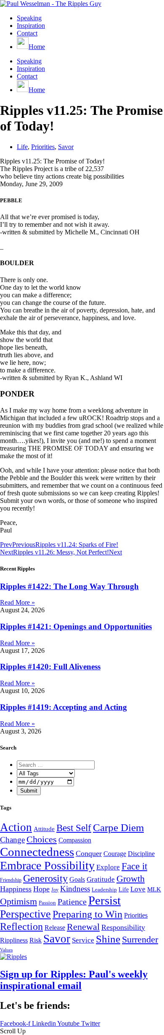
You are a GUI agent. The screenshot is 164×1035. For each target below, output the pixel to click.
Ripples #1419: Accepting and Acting (63, 707)
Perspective (25, 913)
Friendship (10, 880)
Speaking (29, 18)
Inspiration (31, 25)
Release (55, 927)
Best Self (73, 827)
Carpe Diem (118, 827)
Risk (35, 940)
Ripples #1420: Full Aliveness (50, 666)
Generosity (45, 878)
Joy (54, 890)
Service (83, 940)
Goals (77, 879)
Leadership (104, 889)
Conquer (89, 853)
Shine (108, 939)
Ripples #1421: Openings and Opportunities (76, 626)
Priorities (43, 146)
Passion (47, 902)
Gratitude (101, 879)
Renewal (83, 926)
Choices (41, 839)
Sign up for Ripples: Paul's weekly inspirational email (74, 980)
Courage (114, 853)
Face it (134, 866)
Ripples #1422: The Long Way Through (69, 586)
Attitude (44, 828)
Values (6, 950)
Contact (27, 33)
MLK (154, 889)
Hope (41, 889)
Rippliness (14, 940)
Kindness (75, 888)
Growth (130, 878)
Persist (104, 900)
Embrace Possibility (47, 865)
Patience (72, 901)
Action (16, 827)
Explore (108, 867)
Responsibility (123, 927)
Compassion (74, 840)
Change (12, 839)
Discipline (141, 853)
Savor (66, 146)
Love (137, 889)
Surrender (140, 939)
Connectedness (37, 851)
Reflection (21, 926)
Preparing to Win (87, 914)
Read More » (17, 602)
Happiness (16, 889)
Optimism (18, 901)
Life (22, 146)
